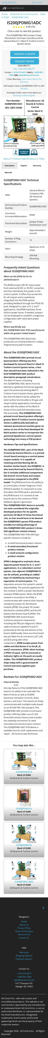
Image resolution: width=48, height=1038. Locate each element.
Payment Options (24, 959)
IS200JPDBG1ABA (24, 881)
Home (4, 14)
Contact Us (24, 937)
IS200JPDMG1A (24, 771)
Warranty (24, 952)
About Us (24, 924)
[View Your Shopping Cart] (44, 2)
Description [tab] (9, 165)
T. (43, 908)
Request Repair (24, 61)
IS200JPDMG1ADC (20, 17)
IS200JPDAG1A (24, 808)
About (6, 158)
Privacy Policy (24, 928)
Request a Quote (24, 53)
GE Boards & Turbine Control (24, 14)
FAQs (42, 158)
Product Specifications (24, 158)
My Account (37, 2)
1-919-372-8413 (9, 2)
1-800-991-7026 (24, 976)
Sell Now (24, 88)
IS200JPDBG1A (24, 845)
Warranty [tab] (37, 165)
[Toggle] (43, 8)
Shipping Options (24, 955)
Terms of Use (24, 934)
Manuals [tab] (8, 172)
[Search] (39, 8)
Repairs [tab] (24, 165)
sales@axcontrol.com (29, 75)
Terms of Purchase (24, 931)
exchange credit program (24, 95)
